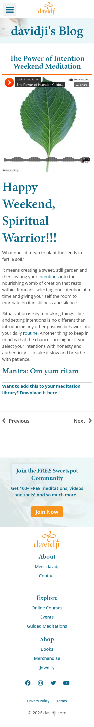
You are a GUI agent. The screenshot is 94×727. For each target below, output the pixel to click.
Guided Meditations (47, 626)
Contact (47, 576)
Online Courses (47, 608)
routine (30, 333)
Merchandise (47, 658)
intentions (48, 276)
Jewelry (47, 667)
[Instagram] (40, 683)
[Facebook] (27, 683)
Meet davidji (47, 566)
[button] (9, 9)
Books (47, 649)
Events (47, 617)
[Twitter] (53, 683)
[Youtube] (66, 683)
